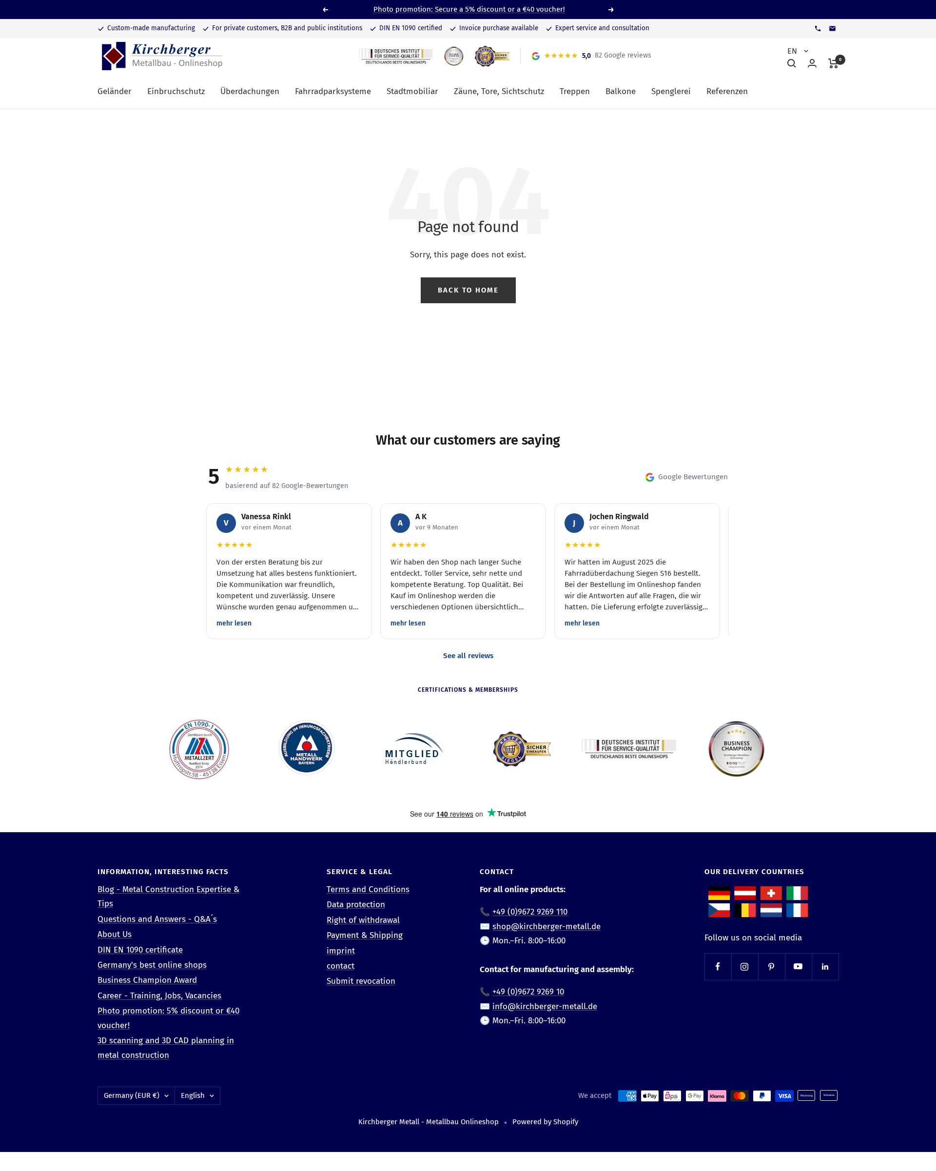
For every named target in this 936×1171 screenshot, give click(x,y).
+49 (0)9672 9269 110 (529, 912)
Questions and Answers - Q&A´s (157, 919)
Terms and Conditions (368, 889)
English (193, 1095)
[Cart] (833, 63)
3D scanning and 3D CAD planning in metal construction (166, 1047)
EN (793, 51)
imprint (341, 951)
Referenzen (727, 91)
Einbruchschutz (176, 91)
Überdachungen (249, 91)
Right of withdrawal (363, 920)
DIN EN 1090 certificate (140, 950)
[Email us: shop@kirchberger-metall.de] (832, 28)
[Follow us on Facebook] (717, 966)
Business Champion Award (147, 980)
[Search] (791, 63)
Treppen (575, 91)
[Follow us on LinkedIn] (825, 966)
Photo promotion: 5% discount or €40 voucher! (168, 1018)
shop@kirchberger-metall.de (546, 926)
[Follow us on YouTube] (798, 966)
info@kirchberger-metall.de (544, 1006)
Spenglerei (671, 91)
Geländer (115, 91)
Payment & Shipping (365, 935)
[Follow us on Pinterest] (771, 966)
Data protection (356, 904)
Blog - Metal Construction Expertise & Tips (168, 896)
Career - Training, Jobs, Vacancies (159, 996)
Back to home (468, 290)
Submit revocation (361, 981)
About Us (115, 934)
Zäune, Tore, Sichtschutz (499, 91)
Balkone (620, 91)
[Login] (812, 63)
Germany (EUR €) (131, 1095)
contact (340, 966)
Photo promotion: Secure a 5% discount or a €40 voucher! (469, 9)
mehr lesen (234, 623)
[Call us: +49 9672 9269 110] (817, 28)
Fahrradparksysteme (333, 91)
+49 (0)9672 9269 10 (528, 992)
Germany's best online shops (152, 965)
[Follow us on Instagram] (744, 966)
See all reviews (468, 655)
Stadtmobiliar (412, 91)
